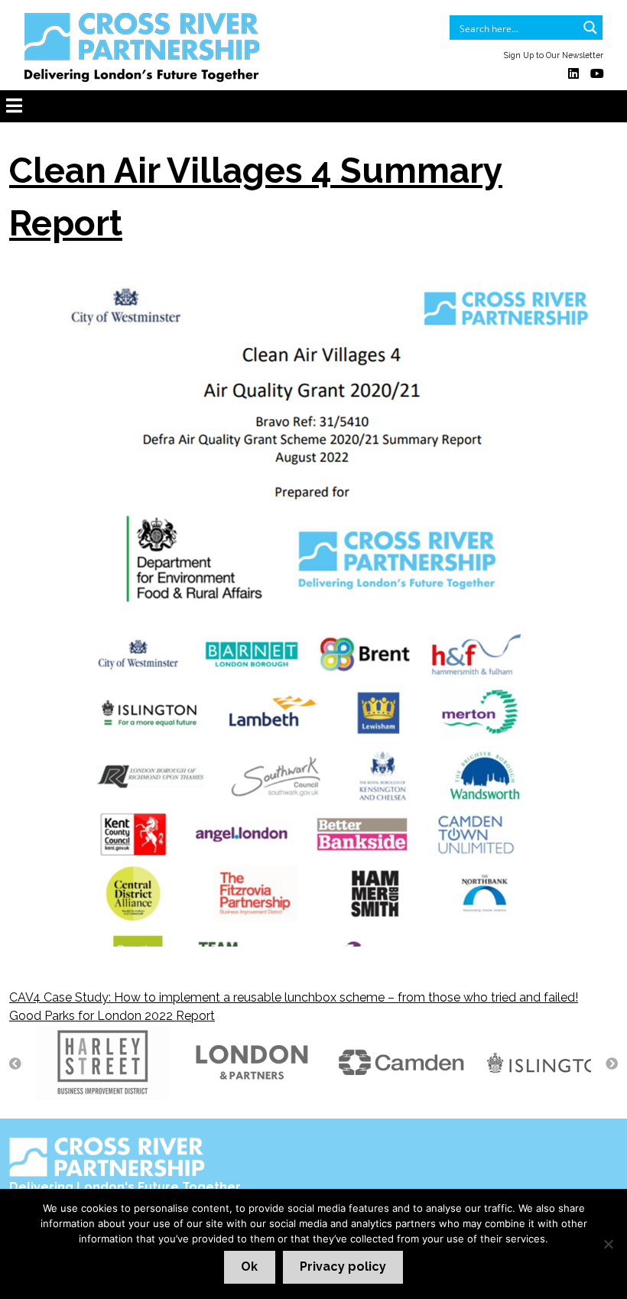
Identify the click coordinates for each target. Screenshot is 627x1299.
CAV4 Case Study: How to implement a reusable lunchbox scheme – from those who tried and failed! (293, 997)
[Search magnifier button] (590, 27)
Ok (249, 1266)
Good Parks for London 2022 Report (112, 1015)
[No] (608, 1244)
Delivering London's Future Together (125, 1187)
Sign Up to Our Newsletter (553, 55)
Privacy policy (343, 1266)
